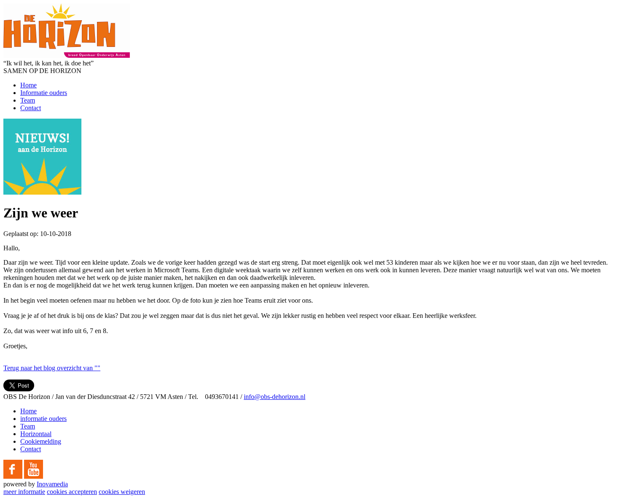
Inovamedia (52, 484)
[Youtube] (33, 476)
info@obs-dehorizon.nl (274, 396)
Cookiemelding (40, 441)
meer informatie (24, 491)
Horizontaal (35, 433)
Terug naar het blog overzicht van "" (51, 368)
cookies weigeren (122, 491)
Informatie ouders (43, 92)
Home (28, 85)
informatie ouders (43, 418)
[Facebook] (12, 476)
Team (27, 100)
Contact (30, 107)
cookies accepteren (72, 491)
